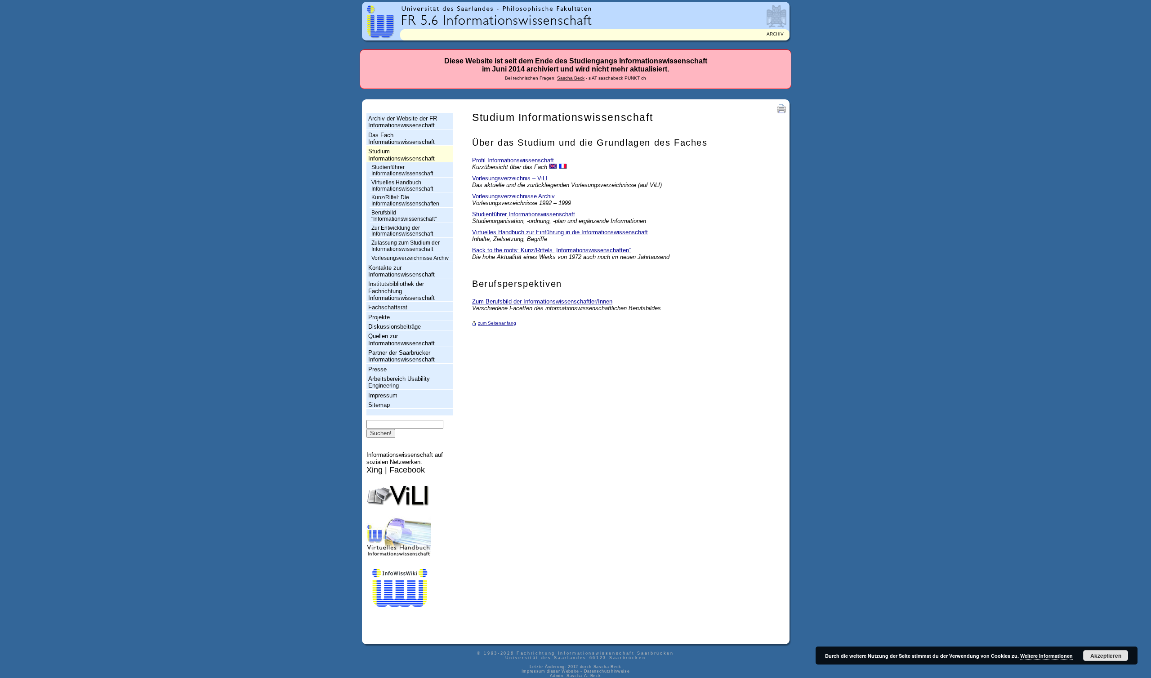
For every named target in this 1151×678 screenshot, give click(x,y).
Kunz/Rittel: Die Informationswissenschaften (405, 200)
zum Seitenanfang (497, 323)
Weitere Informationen (1046, 655)
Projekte (379, 317)
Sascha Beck (570, 78)
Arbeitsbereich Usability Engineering (399, 382)
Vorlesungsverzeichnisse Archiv (410, 258)
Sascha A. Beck (584, 676)
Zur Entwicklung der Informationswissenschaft (402, 231)
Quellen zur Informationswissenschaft (401, 339)
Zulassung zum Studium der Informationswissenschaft (405, 246)
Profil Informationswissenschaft (513, 160)
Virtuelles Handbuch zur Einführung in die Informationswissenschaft (560, 232)
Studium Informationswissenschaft (401, 154)
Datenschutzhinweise (607, 671)
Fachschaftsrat (387, 307)
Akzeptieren (1105, 655)
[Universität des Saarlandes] (449, 9)
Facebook (407, 469)
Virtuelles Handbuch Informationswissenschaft (402, 186)
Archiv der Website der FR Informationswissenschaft (402, 122)
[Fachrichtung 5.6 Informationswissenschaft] (496, 19)
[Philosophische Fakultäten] (547, 9)
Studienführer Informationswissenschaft (402, 170)
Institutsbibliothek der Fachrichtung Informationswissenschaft (401, 291)
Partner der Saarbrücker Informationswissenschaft (401, 356)
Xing (374, 469)
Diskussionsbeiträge (394, 326)
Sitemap (379, 404)
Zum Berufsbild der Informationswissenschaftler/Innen (542, 301)
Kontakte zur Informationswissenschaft (401, 271)
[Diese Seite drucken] (781, 113)
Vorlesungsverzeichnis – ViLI (510, 178)
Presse (377, 369)
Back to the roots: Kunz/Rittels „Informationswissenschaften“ (551, 250)
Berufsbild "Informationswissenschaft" (404, 216)
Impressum (382, 395)
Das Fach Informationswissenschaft (401, 138)
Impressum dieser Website (550, 671)
